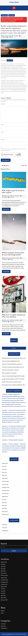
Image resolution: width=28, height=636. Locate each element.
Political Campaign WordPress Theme (10, 634)
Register (3, 610)
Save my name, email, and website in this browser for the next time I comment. (13, 149)
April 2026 (4, 475)
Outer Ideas (14, 2)
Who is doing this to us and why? (9, 373)
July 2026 (4, 466)
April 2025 (4, 508)
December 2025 (5, 487)
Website (3, 139)
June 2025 (4, 502)
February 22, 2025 (8, 258)
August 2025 (5, 496)
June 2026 (4, 469)
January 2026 (5, 484)
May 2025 (4, 505)
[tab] (14, 8)
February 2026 (5, 481)
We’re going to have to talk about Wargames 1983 (13, 384)
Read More (7, 210)
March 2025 (5, 511)
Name (2, 124)
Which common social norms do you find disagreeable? (13, 254)
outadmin (16, 35)
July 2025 (4, 499)
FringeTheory (5, 530)
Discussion (11, 15)
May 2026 (4, 472)
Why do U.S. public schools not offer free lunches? (13, 316)
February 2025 (5, 514)
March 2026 (5, 478)
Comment (3, 104)
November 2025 (5, 490)
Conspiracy (4, 524)
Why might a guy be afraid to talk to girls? (13, 191)
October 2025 (5, 493)
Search (14, 340)
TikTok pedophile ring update (15, 440)
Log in (2, 613)
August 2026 (5, 463)
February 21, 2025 (7, 35)
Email (2, 132)
